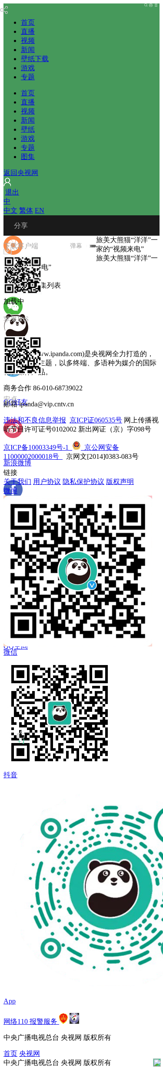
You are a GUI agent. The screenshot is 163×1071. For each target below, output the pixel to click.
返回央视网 (20, 172)
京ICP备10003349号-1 (36, 447)
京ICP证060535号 (96, 420)
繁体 (26, 210)
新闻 (28, 49)
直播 (28, 31)
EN (39, 210)
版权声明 (120, 481)
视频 (28, 40)
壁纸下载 (35, 58)
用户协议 (47, 481)
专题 (28, 77)
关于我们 (17, 481)
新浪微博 (17, 463)
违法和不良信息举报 (34, 420)
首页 (28, 22)
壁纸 (28, 129)
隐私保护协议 (83, 481)
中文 (10, 210)
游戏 (28, 67)
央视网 (29, 1053)
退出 (12, 192)
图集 (28, 156)
